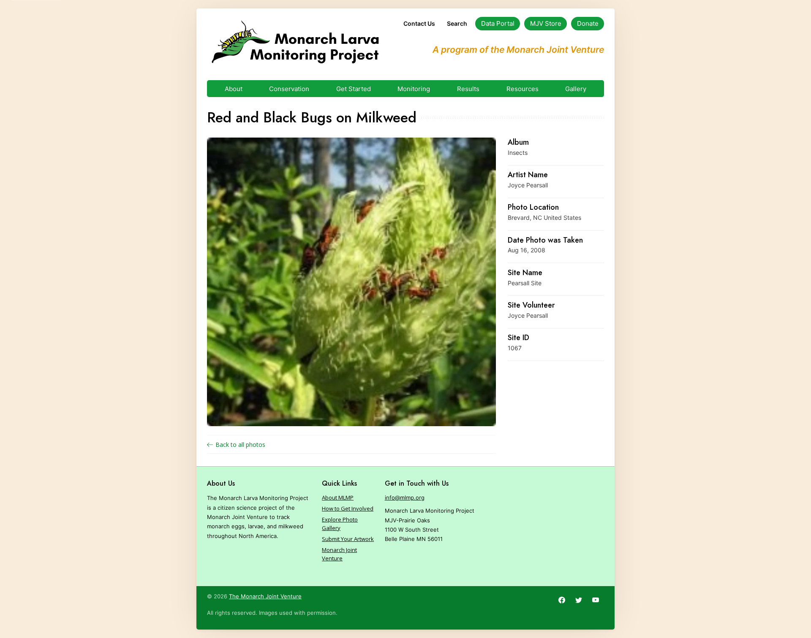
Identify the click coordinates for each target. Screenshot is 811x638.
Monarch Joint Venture (339, 554)
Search (457, 23)
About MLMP (338, 497)
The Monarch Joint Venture (265, 596)
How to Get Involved (347, 508)
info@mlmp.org (405, 497)
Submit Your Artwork (348, 539)
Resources (522, 89)
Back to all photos (240, 445)
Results (468, 89)
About (233, 89)
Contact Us (419, 23)
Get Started (353, 89)
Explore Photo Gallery (340, 524)
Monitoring (413, 89)
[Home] (295, 42)
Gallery (575, 89)
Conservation (289, 89)
